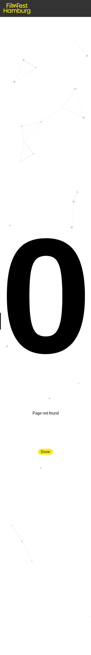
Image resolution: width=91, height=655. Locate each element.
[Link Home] (17, 8)
